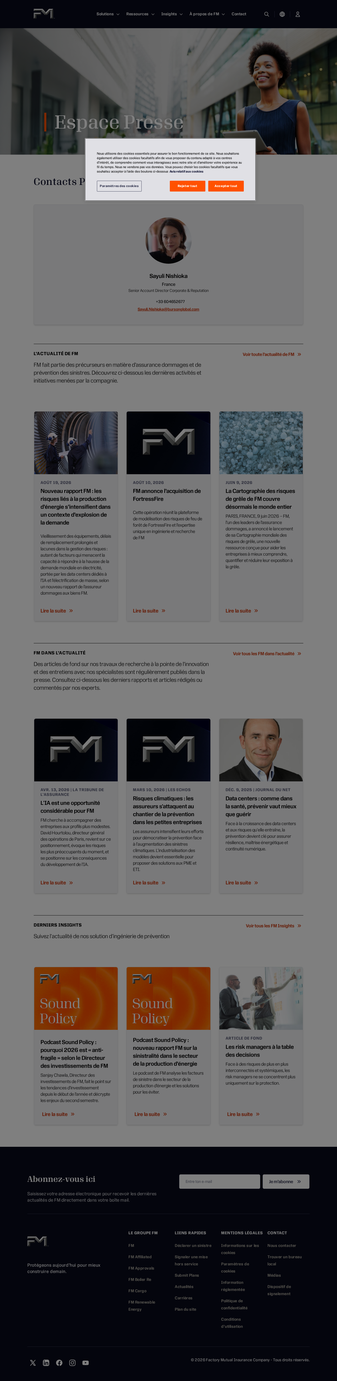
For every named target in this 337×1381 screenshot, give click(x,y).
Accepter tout (226, 186)
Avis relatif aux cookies (186, 171)
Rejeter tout (187, 186)
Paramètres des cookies (119, 186)
